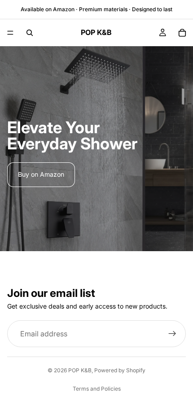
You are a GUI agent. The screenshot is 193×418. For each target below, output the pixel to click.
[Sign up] (172, 333)
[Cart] (182, 33)
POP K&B (80, 370)
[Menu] (10, 32)
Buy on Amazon (41, 174)
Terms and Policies (97, 388)
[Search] (29, 33)
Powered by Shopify (119, 370)
